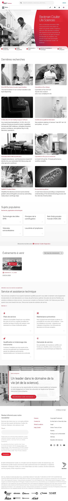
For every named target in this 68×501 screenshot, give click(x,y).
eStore (64, 2)
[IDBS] (43, 493)
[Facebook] (51, 445)
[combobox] (36, 2)
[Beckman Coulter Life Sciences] (7, 3)
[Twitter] (61, 445)
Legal (51, 424)
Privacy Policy (20, 445)
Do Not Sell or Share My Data (58, 421)
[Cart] (54, 8)
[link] (12, 266)
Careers (36, 418)
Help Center (37, 427)
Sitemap (52, 436)
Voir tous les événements (53, 253)
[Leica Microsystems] (8, 498)
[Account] (59, 8)
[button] (21, 2)
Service (4, 305)
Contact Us (37, 421)
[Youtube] (64, 445)
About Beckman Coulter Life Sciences (24, 396)
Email (3, 428)
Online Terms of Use (56, 427)
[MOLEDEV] (16, 498)
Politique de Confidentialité (57, 433)
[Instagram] (54, 445)
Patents (52, 430)
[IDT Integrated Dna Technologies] (52, 493)
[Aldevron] (25, 493)
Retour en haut (62, 410)
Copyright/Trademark (56, 418)
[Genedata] (34, 493)
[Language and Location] (63, 8)
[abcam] (16, 493)
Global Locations (38, 424)
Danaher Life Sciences (56, 440)
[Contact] (50, 8)
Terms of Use (4, 447)
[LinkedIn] (57, 445)
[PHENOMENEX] (25, 498)
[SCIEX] (34, 498)
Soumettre (6, 454)
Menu (6, 7)
